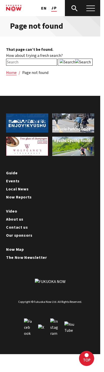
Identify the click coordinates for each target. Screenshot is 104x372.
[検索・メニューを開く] (82, 8)
